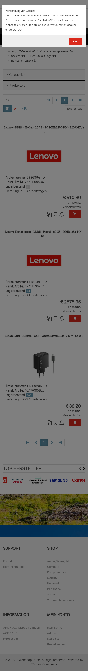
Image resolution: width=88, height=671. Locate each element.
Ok (75, 41)
